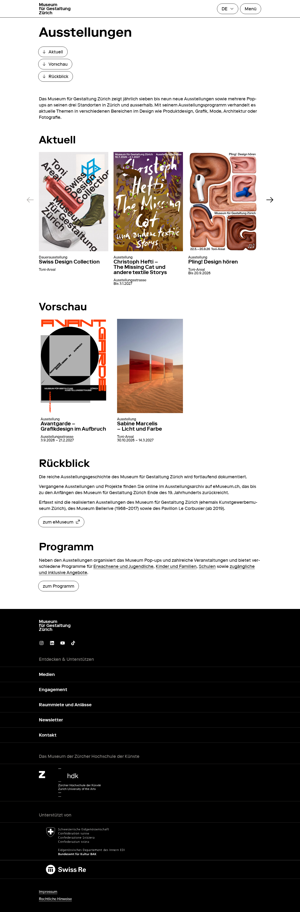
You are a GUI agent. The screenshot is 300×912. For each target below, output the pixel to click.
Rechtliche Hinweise (55, 899)
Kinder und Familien (176, 566)
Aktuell (55, 53)
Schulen (207, 566)
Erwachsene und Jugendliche (123, 566)
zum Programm (58, 586)
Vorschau (57, 65)
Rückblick (58, 77)
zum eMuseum (58, 523)
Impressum (48, 892)
